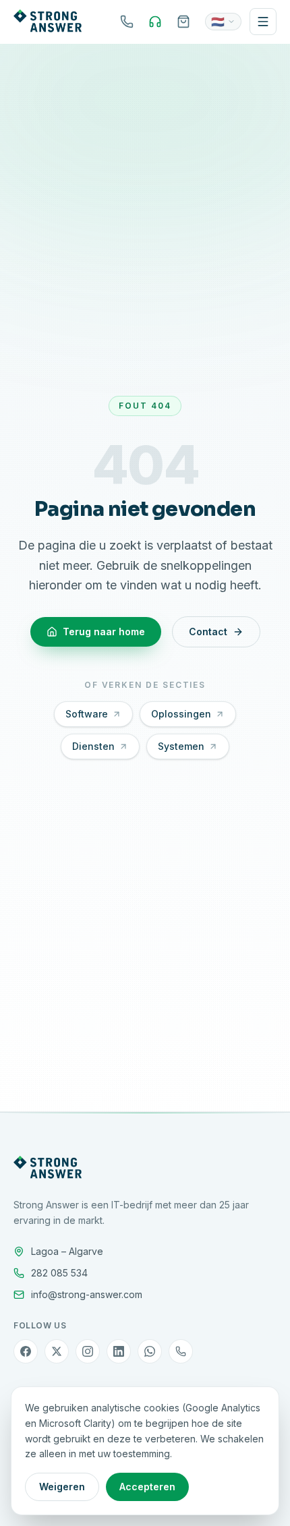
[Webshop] (183, 21)
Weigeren (62, 1486)
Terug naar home (104, 631)
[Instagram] (88, 1351)
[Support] (155, 21)
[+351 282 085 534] (126, 21)
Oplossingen (181, 714)
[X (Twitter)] (57, 1351)
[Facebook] (25, 1351)
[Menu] (263, 21)
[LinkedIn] (119, 1351)
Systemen (181, 746)
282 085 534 (59, 1273)
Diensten (93, 746)
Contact (208, 631)
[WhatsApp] (150, 1351)
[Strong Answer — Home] (47, 21)
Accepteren (147, 1486)
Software (86, 714)
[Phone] (181, 1351)
